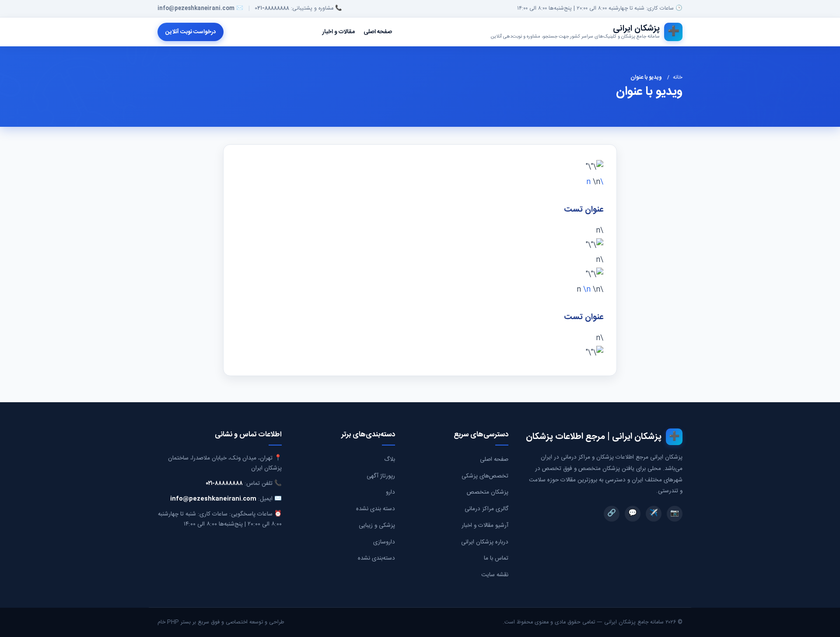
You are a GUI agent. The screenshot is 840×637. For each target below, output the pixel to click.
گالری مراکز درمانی (486, 509)
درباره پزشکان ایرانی (484, 542)
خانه (677, 77)
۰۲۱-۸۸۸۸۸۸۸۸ (272, 8)
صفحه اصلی (378, 32)
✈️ (653, 513)
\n (588, 290)
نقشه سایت (494, 575)
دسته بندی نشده (375, 509)
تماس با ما (496, 558)
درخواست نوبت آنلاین (190, 32)
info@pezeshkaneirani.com (196, 8)
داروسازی (384, 542)
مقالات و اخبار (338, 32)
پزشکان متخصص (487, 492)
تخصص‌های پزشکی (485, 476)
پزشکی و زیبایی (377, 525)
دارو (390, 492)
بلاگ (389, 459)
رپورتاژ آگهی (381, 476)
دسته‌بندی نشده (376, 558)
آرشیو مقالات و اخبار (485, 525)
